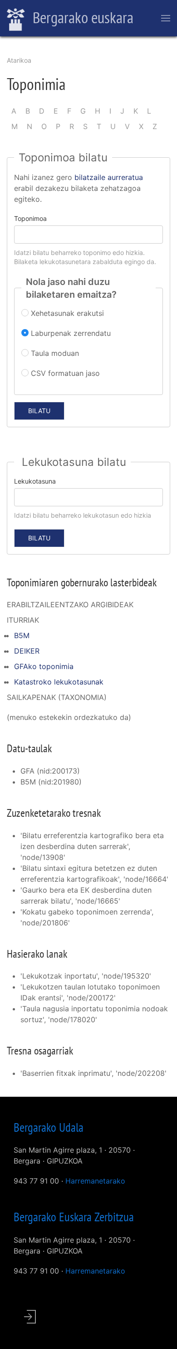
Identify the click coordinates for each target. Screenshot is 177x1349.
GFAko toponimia (44, 666)
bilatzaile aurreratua (108, 177)
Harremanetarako (95, 1180)
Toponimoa (30, 218)
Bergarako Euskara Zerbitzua (74, 1217)
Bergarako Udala (49, 1127)
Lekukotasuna (35, 481)
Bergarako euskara (81, 17)
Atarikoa (19, 60)
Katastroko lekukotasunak (58, 681)
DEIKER (26, 650)
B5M (22, 635)
